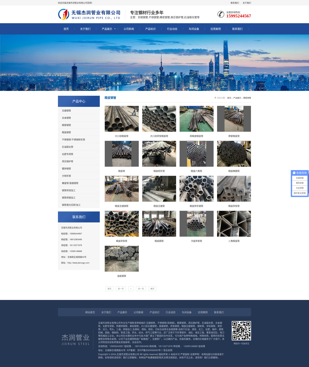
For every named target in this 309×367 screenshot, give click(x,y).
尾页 (152, 288)
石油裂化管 (67, 146)
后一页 (141, 288)
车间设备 (194, 29)
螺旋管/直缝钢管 (70, 183)
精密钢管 (66, 125)
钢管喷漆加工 (68, 190)
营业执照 (167, 350)
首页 (66, 29)
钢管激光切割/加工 (71, 204)
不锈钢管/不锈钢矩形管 (73, 139)
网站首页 (90, 312)
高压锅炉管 (67, 161)
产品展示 (107, 29)
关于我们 (247, 2)
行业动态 (172, 29)
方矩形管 (66, 175)
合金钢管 (66, 117)
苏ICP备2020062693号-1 (150, 350)
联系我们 (235, 2)
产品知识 (150, 29)
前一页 (121, 288)
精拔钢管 (66, 132)
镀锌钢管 (66, 168)
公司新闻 (129, 29)
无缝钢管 (66, 110)
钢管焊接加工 (68, 197)
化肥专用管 (67, 154)
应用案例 (216, 29)
